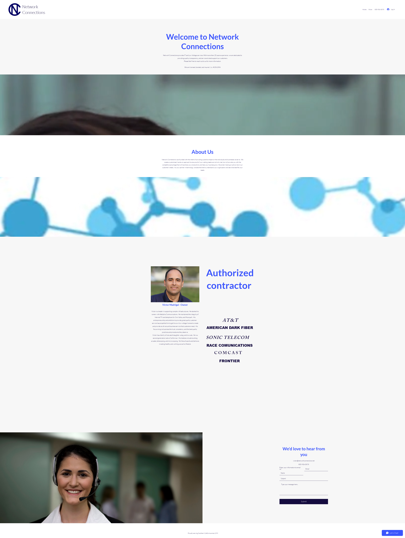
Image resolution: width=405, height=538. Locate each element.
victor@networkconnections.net (304, 461)
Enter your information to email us (290, 468)
